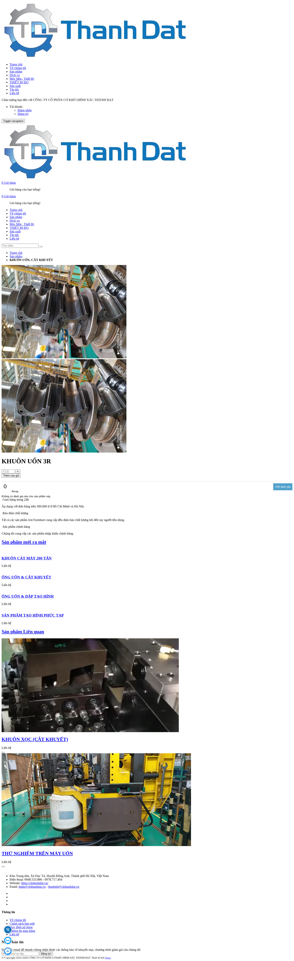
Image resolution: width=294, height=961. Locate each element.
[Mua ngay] (3, 752)
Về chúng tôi (18, 68)
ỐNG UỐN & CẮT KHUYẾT (26, 577)
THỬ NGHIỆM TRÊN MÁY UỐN (37, 853)
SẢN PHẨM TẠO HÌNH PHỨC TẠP (33, 615)
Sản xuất (15, 86)
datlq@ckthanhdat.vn (32, 886)
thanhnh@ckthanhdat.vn (63, 886)
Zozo (108, 957)
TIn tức (14, 89)
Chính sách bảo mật (22, 923)
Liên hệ (14, 93)
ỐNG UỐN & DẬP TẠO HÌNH (28, 596)
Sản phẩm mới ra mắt (24, 542)
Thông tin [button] (8, 912)
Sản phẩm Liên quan (23, 631)
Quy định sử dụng (21, 927)
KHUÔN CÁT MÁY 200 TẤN (27, 558)
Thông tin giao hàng (22, 930)
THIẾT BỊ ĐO (19, 82)
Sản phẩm (16, 71)
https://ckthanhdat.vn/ (34, 883)
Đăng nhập (25, 110)
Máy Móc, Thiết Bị (22, 78)
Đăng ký (23, 114)
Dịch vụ (15, 75)
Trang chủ (16, 64)
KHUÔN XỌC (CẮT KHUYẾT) (35, 739)
